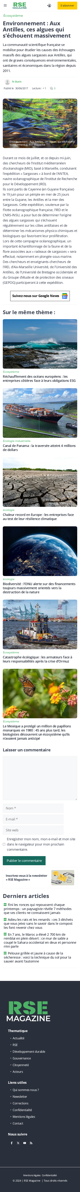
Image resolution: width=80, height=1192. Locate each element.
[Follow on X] (18, 1143)
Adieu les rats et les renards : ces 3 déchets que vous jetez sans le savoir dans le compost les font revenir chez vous (38, 923)
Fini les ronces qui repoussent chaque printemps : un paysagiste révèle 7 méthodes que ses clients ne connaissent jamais (38, 908)
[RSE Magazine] (19, 5)
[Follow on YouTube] (24, 1143)
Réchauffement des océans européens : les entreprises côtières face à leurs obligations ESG (39, 378)
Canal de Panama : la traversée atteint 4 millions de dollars (39, 447)
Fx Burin (17, 81)
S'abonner (67, 5)
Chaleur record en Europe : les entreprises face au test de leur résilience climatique (38, 516)
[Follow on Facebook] (11, 1143)
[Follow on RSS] (31, 1143)
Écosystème (13, 15)
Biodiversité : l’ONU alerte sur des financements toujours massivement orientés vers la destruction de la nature (39, 588)
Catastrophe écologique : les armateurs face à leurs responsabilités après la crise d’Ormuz (37, 659)
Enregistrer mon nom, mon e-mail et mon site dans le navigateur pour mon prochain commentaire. (41, 844)
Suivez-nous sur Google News (35, 295)
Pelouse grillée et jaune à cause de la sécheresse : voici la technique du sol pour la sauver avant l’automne (37, 957)
